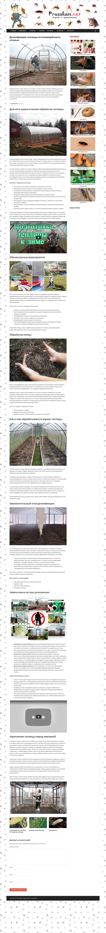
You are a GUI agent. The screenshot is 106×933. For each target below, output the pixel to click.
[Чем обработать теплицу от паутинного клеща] (18, 828)
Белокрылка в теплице (36, 830)
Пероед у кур (83, 87)
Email (12, 874)
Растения (50, 30)
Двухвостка (83, 202)
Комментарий (14, 846)
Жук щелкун (83, 119)
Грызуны (32, 30)
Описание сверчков (83, 103)
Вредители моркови (83, 168)
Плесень (41, 30)
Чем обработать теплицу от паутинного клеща (18, 831)
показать (20, 103)
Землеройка (83, 70)
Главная (13, 30)
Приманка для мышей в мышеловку (83, 135)
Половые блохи (83, 152)
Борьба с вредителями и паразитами (28, 898)
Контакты (70, 30)
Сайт (11, 881)
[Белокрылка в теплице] (38, 828)
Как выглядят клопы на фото (83, 54)
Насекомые (22, 30)
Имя (11, 867)
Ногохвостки (53, 830)
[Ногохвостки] (58, 828)
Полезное (60, 30)
